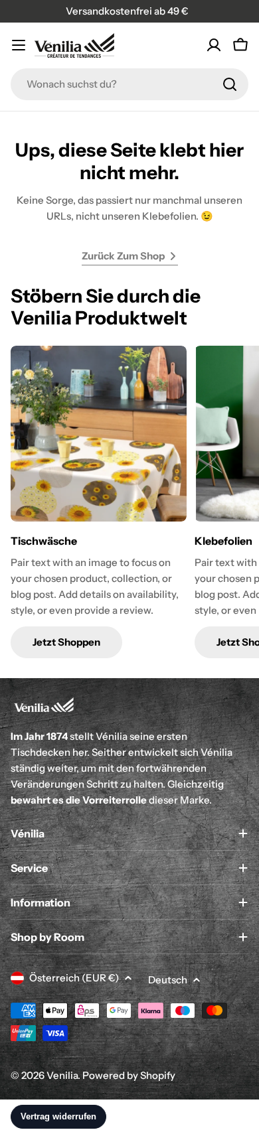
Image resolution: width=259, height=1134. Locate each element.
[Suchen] (230, 84)
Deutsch (167, 979)
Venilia (62, 1075)
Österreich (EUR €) (74, 977)
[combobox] (129, 84)
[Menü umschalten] (19, 45)
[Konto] (214, 45)
